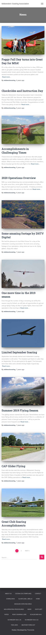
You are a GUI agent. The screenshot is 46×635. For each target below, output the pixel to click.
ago (20, 80)
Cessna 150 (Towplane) (23, 593)
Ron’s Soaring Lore (19, 614)
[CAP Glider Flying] (23, 447)
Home (38, 599)
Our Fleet (38, 609)
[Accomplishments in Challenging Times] (23, 130)
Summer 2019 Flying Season (20, 410)
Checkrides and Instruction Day (22, 91)
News (29, 609)
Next (26, 551)
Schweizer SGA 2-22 (31, 620)
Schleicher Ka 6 (36, 614)
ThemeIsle (30, 630)
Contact (38, 593)
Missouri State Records (23, 604)
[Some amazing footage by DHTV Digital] (23, 214)
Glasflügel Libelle (25, 599)
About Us (8, 593)
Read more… (6, 77)
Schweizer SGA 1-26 (14, 620)
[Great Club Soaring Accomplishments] (23, 503)
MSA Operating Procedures (14, 609)
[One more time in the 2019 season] (23, 274)
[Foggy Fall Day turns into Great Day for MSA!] (23, 40)
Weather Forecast (28, 625)
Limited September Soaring (19, 352)
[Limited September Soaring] (23, 333)
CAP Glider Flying (13, 466)
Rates (6, 614)
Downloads (10, 599)
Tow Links (14, 625)
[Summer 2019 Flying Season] (23, 391)
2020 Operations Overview (19, 178)
